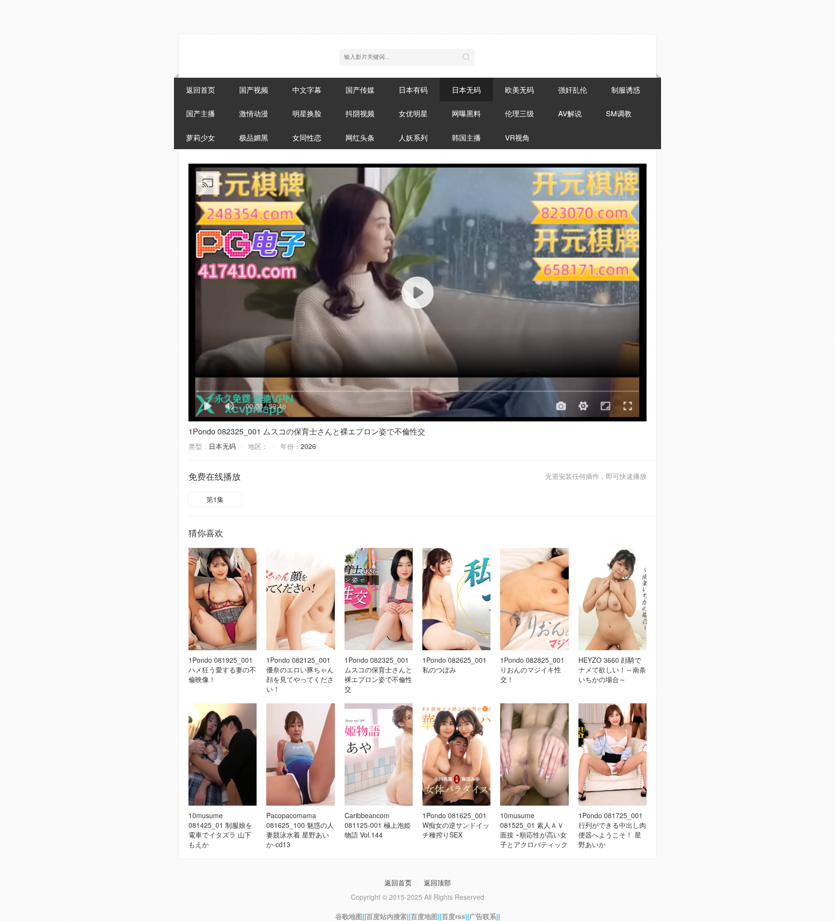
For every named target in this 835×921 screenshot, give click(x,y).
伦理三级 (519, 113)
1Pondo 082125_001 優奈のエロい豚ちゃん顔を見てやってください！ (300, 674)
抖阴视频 (360, 113)
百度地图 (424, 916)
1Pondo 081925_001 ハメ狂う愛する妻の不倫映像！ (222, 669)
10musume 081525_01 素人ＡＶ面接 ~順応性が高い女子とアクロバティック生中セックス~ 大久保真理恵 (534, 839)
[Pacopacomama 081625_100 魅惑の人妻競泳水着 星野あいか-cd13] (300, 754)
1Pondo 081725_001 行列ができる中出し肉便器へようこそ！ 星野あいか (612, 829)
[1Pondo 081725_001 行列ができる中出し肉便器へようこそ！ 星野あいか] (612, 754)
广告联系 (482, 916)
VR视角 (517, 137)
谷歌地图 (348, 916)
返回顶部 (437, 882)
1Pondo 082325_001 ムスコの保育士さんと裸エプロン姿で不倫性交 (306, 431)
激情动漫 (253, 113)
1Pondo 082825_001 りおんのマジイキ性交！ (532, 669)
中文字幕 (306, 89)
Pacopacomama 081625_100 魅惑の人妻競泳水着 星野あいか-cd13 (300, 829)
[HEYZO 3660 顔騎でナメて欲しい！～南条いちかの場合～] (612, 599)
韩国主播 (466, 137)
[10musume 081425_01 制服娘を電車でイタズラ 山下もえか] (222, 754)
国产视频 (253, 89)
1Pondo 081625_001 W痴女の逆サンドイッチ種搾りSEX (455, 824)
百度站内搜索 (386, 916)
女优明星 (413, 113)
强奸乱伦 (572, 89)
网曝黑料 (466, 113)
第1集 (215, 499)
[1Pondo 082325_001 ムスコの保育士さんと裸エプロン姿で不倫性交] (379, 599)
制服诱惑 (625, 89)
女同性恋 (306, 137)
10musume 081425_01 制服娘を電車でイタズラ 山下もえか (220, 829)
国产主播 (200, 113)
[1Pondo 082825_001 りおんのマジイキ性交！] (534, 599)
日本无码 (466, 89)
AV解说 (570, 113)
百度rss (453, 916)
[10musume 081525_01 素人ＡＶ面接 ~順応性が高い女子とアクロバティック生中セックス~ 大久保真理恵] (534, 754)
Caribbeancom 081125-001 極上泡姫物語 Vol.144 (378, 824)
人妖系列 (413, 137)
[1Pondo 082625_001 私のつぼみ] (456, 599)
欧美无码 (519, 89)
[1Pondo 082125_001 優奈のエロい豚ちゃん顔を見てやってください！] (300, 599)
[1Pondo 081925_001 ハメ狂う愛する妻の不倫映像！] (222, 599)
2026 (308, 446)
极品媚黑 (253, 137)
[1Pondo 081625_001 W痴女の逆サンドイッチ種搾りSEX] (456, 754)
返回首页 (200, 89)
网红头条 (360, 137)
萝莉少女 (200, 137)
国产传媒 (360, 89)
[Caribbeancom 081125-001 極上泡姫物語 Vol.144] (379, 754)
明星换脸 (306, 113)
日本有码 (413, 89)
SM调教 (619, 113)
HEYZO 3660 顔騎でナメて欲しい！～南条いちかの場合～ (612, 669)
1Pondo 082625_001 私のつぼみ (454, 664)
